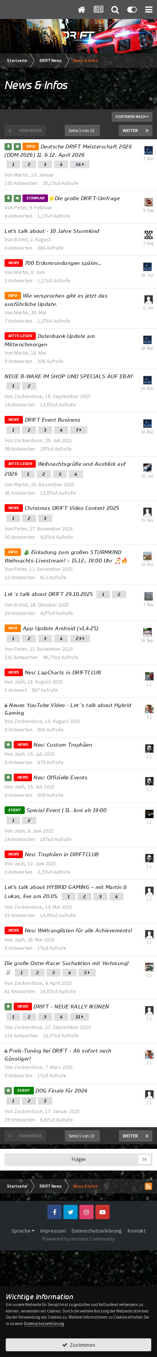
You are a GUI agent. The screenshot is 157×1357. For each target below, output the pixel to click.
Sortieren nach (130, 116)
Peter (20, 207)
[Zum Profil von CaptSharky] (148, 202)
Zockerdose (28, 396)
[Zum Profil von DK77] (148, 299)
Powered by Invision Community (78, 1238)
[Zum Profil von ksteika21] (149, 891)
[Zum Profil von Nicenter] (149, 967)
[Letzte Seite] (147, 130)
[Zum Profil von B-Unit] (148, 235)
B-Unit (20, 239)
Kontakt (137, 1230)
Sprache (21, 1230)
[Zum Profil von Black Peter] (148, 596)
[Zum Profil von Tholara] (147, 512)
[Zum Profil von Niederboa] (147, 632)
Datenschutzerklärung (97, 1230)
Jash (19, 681)
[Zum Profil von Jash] (149, 748)
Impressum (53, 1230)
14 (79, 164)
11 (79, 1017)
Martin (21, 174)
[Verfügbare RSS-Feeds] (148, 1186)
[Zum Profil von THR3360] (149, 814)
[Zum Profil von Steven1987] (147, 556)
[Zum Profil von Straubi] (149, 1010)
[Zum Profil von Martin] (148, 150)
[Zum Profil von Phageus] (149, 934)
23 (79, 638)
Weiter (130, 130)
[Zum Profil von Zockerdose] (149, 709)
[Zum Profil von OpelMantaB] (149, 676)
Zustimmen (81, 1344)
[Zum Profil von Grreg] (147, 467)
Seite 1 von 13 (82, 130)
